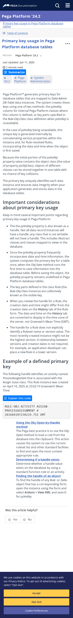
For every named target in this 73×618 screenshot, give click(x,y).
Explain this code (19, 398)
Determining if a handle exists (38, 459)
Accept (36, 593)
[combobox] (28, 55)
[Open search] (57, 5)
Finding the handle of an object (38, 476)
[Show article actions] (67, 43)
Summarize (17, 72)
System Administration (40, 79)
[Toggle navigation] (67, 5)
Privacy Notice (17, 581)
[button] (36, 33)
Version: (7, 55)
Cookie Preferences (36, 610)
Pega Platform (20, 79)
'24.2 (7, 81)
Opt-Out (37, 602)
